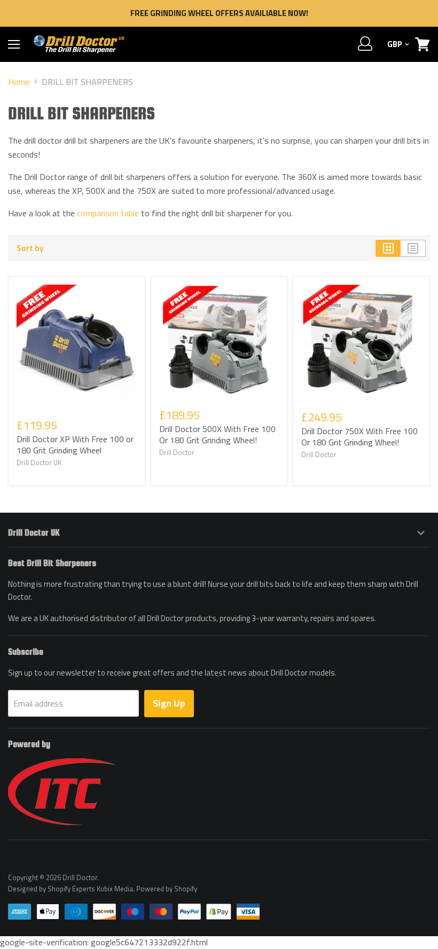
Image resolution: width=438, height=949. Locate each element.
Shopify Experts (71, 888)
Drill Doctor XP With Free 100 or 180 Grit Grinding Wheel (75, 445)
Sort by (30, 248)
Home (19, 82)
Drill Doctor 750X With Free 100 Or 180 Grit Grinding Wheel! (359, 437)
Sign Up (169, 703)
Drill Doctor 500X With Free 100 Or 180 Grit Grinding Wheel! (217, 434)
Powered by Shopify (166, 888)
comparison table (108, 213)
